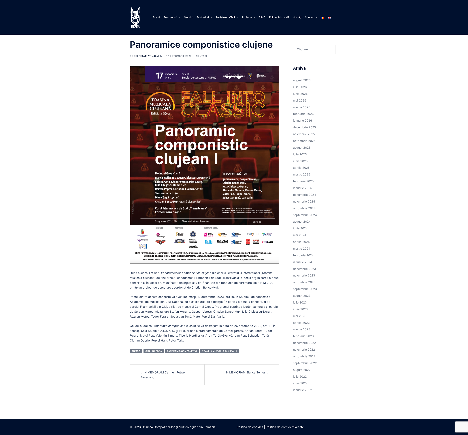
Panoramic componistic (182, 351)
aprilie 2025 (301, 167)
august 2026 (302, 80)
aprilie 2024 (301, 242)
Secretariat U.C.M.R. (148, 56)
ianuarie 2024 (302, 262)
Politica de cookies (250, 427)
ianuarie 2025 (302, 188)
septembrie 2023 (305, 289)
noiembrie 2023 (304, 275)
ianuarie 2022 (302, 390)
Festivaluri (203, 17)
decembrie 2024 (304, 194)
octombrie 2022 (304, 356)
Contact (309, 17)
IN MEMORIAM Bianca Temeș (245, 372)
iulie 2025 (300, 154)
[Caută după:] (314, 49)
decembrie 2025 (304, 127)
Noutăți (297, 17)
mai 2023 (299, 316)
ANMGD (136, 351)
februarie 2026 (303, 114)
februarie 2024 (303, 255)
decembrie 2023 (304, 269)
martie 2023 (301, 329)
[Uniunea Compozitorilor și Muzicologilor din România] (135, 17)
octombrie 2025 (304, 141)
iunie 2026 (300, 94)
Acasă (156, 17)
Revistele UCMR (225, 17)
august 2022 (302, 370)
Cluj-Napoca (153, 351)
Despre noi (170, 17)
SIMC (262, 17)
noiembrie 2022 (304, 349)
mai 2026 (299, 100)
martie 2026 (301, 107)
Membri (188, 17)
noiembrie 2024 (304, 201)
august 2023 (302, 295)
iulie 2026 (300, 87)
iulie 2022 (300, 376)
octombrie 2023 (304, 282)
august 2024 (302, 221)
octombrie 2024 (304, 208)
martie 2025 (301, 174)
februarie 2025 (303, 181)
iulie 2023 (300, 302)
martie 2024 (301, 248)
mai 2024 (299, 235)
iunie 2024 (300, 228)
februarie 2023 (303, 336)
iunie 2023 (300, 309)
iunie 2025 (300, 161)
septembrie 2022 (305, 363)
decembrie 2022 (304, 343)
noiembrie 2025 (304, 134)
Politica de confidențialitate (285, 427)
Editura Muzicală (279, 17)
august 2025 (302, 147)
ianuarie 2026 (302, 120)
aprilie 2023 (301, 323)
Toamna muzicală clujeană (219, 351)
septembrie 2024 (305, 215)
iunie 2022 (300, 383)
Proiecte (247, 17)
